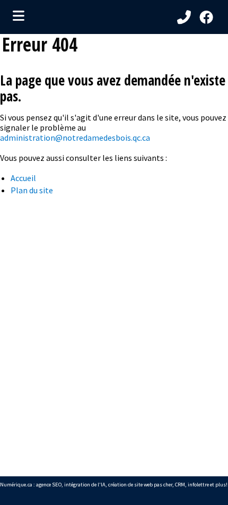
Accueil (23, 178)
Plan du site (32, 190)
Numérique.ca (16, 484)
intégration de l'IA (85, 484)
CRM (180, 484)
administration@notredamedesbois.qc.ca (75, 137)
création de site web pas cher (140, 484)
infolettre (198, 484)
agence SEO (49, 484)
